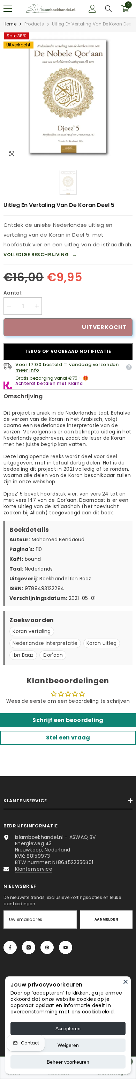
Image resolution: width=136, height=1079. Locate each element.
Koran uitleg (101, 643)
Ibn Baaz (23, 655)
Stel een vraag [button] (68, 738)
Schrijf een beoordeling (67, 720)
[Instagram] (28, 947)
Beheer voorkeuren (68, 1062)
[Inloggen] (92, 9)
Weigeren (68, 1045)
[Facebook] (10, 947)
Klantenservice (33, 868)
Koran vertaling (32, 631)
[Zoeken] (108, 9)
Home (9, 24)
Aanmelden (106, 919)
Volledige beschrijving (40, 254)
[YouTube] (65, 947)
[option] (68, 96)
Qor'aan (53, 655)
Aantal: (12, 293)
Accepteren (68, 1028)
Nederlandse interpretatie (45, 643)
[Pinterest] (47, 947)
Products (34, 24)
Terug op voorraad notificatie (68, 351)
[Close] (125, 981)
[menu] (7, 9)
